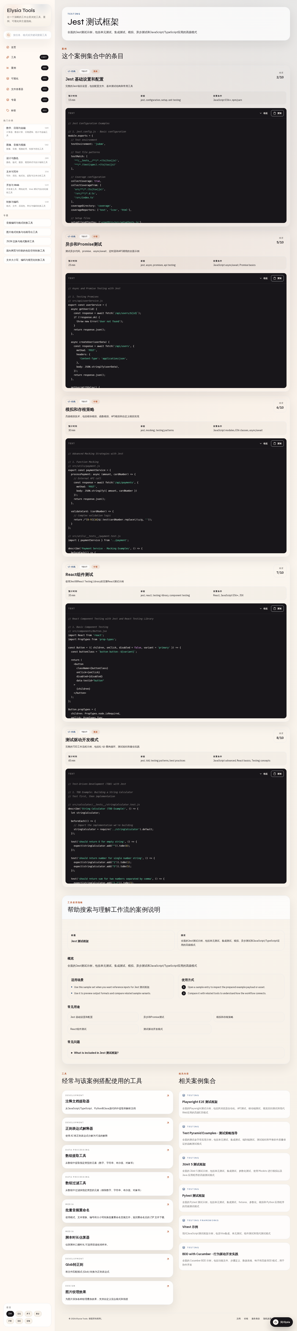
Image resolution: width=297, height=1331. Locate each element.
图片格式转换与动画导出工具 (22, 232)
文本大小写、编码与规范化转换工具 (25, 259)
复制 (279, 113)
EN (28, 1321)
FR (10, 1321)
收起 (265, 113)
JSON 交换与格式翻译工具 (20, 241)
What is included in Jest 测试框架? (96, 1052)
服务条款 (256, 1318)
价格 (246, 1318)
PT (28, 1313)
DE (19, 1321)
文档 (238, 1318)
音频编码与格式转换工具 (19, 222)
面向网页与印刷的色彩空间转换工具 (25, 250)
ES (19, 1313)
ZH (10, 1313)
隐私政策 (267, 1318)
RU (38, 1313)
